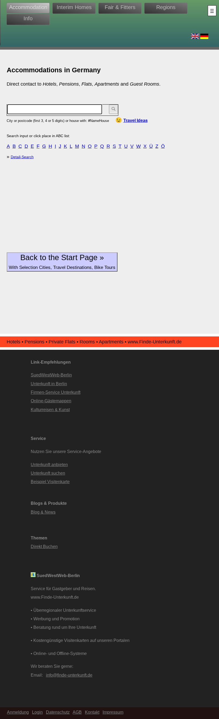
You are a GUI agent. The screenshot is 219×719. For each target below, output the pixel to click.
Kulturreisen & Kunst (50, 409)
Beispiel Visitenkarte (50, 481)
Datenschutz (58, 712)
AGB (77, 712)
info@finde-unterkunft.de (69, 675)
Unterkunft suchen (48, 473)
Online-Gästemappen (51, 400)
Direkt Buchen (44, 546)
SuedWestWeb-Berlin (51, 374)
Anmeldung (18, 712)
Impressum (113, 712)
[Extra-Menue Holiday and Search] (212, 10)
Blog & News (43, 512)
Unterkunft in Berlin (49, 383)
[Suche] (113, 109)
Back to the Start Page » (62, 261)
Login (37, 712)
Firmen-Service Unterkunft (55, 392)
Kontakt (92, 712)
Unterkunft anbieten (49, 464)
